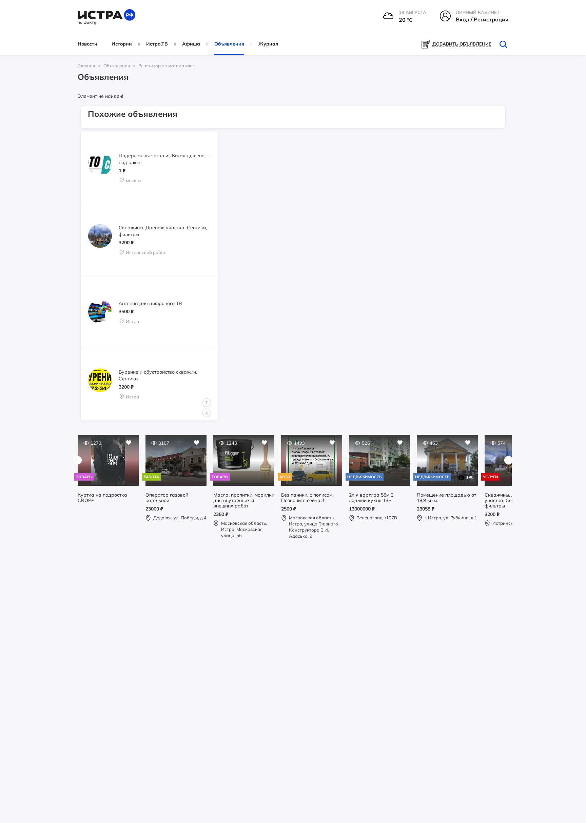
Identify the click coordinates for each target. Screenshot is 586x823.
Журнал (268, 44)
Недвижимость (364, 477)
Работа (151, 477)
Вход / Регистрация (482, 19)
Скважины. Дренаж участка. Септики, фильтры (163, 231)
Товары (84, 477)
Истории (122, 44)
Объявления (229, 44)
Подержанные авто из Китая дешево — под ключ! (165, 158)
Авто (284, 477)
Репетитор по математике (166, 65)
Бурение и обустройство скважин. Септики (158, 375)
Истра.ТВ (157, 44)
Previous (206, 402)
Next (206, 413)
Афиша (191, 44)
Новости (87, 44)
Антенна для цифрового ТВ (150, 303)
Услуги (490, 477)
